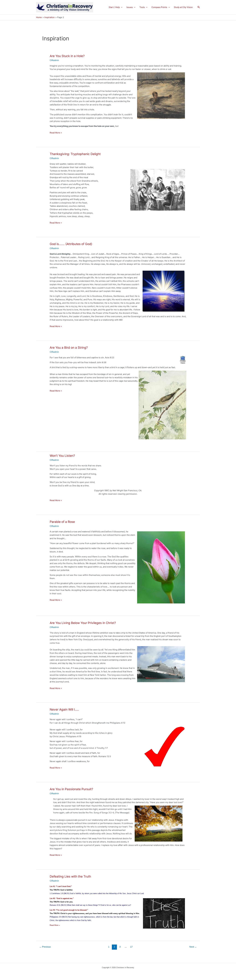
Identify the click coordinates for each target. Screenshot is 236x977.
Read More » (56, 133)
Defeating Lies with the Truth (70, 876)
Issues (129, 7)
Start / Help (114, 7)
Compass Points (159, 7)
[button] (121, 7)
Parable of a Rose (62, 522)
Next (193, 947)
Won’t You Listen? (62, 455)
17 (131, 947)
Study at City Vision (183, 7)
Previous (45, 947)
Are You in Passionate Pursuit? (71, 789)
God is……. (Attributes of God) (71, 244)
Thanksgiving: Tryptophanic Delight (75, 154)
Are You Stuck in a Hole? (67, 56)
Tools (142, 7)
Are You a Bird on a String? (69, 347)
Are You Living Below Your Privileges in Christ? (83, 623)
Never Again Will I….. (64, 709)
